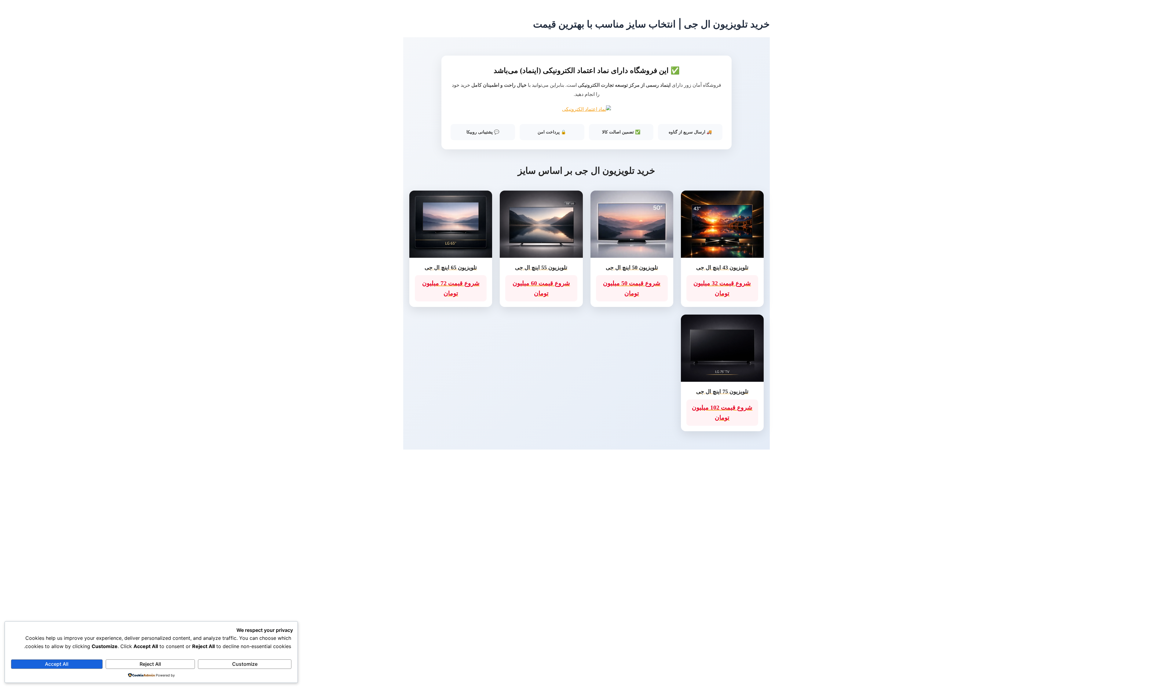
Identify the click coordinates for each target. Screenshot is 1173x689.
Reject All (150, 664)
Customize (245, 664)
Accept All (56, 664)
